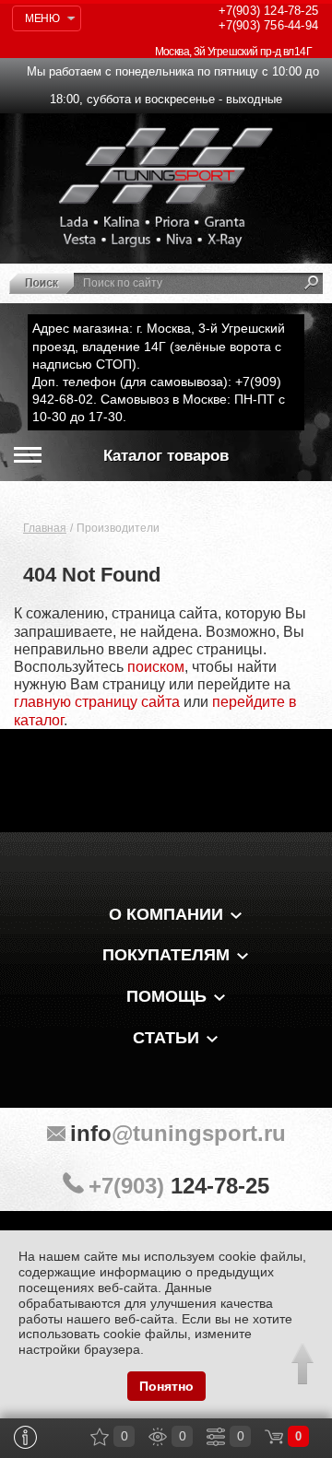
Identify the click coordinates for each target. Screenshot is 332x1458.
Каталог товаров (166, 455)
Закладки (99, 1437)
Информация (26, 1437)
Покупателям (166, 955)
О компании (166, 914)
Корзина (274, 1437)
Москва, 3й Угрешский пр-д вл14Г (233, 51)
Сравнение (216, 1437)
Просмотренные (157, 1437)
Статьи (166, 1038)
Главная (44, 528)
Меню (42, 18)
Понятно (166, 1386)
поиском (155, 667)
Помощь (166, 996)
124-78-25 (268, 11)
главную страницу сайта (97, 702)
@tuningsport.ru (178, 1133)
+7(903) (179, 1185)
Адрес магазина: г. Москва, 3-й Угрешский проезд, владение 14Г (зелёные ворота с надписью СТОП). (158, 345)
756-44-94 (268, 25)
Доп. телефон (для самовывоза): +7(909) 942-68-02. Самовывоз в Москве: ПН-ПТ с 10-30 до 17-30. (158, 399)
